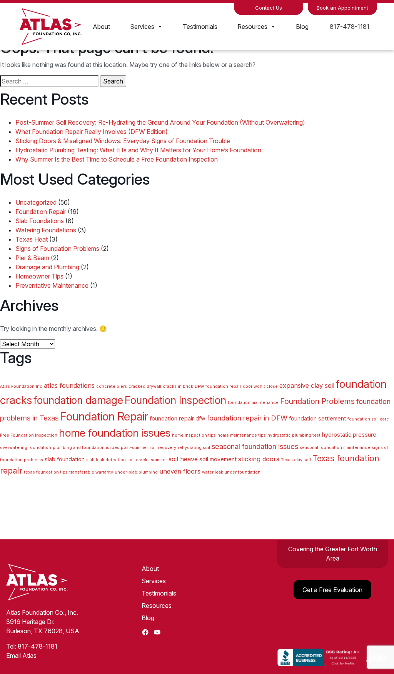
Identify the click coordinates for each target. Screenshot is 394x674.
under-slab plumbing (136, 472)
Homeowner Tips (39, 276)
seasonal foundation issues (255, 446)
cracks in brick (178, 386)
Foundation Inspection (175, 400)
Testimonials (200, 26)
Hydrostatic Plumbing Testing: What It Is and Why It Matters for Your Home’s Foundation (138, 150)
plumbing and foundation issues (86, 447)
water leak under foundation (231, 472)
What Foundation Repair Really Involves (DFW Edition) (91, 131)
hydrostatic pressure (349, 434)
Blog (302, 26)
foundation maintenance (253, 402)
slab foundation (65, 459)
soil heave (183, 459)
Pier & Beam (32, 258)
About (101, 26)
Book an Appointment (342, 8)
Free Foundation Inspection (28, 435)
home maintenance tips (241, 435)
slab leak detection (106, 459)
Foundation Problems (317, 401)
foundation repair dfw (177, 418)
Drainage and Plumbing (47, 267)
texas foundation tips (46, 472)
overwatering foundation (25, 447)
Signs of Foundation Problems (57, 248)
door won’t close (260, 386)
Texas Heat (31, 239)
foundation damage (78, 400)
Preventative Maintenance (51, 285)
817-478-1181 (349, 26)
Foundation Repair (40, 211)
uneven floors (179, 471)
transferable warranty (91, 472)
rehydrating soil (194, 447)
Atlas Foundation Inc (21, 386)
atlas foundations (69, 385)
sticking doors (258, 459)
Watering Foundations (45, 230)
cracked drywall (145, 386)
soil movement (218, 459)
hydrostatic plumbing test (294, 435)
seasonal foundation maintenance (335, 447)
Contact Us (268, 8)
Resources (252, 26)
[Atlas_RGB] (51, 26)
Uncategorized (36, 202)
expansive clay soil (306, 385)
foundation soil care (368, 419)
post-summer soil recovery (148, 447)
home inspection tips (194, 435)
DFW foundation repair (218, 386)
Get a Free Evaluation (332, 590)
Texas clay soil (296, 459)
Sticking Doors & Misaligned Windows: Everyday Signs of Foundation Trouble (122, 141)
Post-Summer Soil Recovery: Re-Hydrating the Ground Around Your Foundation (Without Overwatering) (160, 122)
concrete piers (111, 386)
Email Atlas (21, 655)
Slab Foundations (39, 221)
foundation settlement (317, 418)
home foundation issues (114, 432)
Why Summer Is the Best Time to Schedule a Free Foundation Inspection (116, 159)
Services (142, 26)
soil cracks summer (147, 459)
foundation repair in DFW (247, 418)
